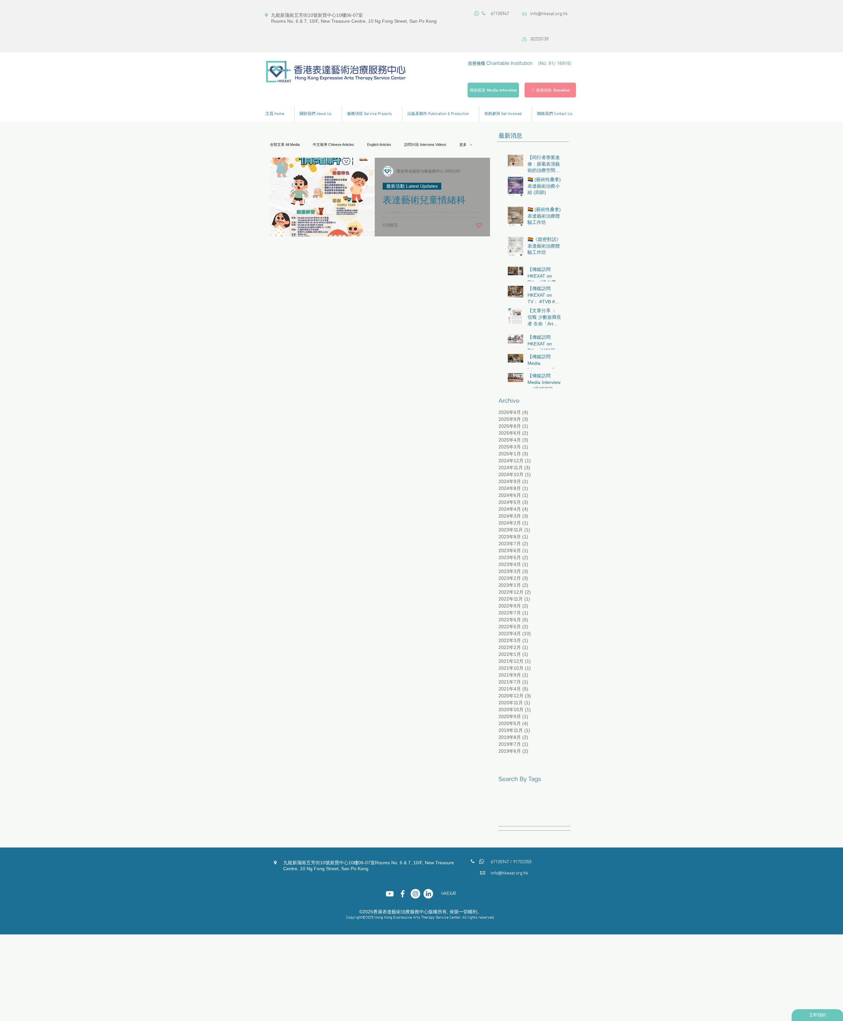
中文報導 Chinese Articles (333, 145)
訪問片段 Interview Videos (425, 145)
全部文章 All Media (285, 145)
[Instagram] (415, 894)
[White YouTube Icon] (389, 894)
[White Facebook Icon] (402, 894)
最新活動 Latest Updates (412, 186)
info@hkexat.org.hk (549, 14)
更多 (463, 145)
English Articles (379, 145)
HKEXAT (448, 894)
